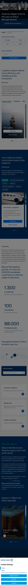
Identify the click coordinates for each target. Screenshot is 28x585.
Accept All (14, 583)
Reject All (14, 579)
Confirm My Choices (14, 575)
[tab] (14, 568)
